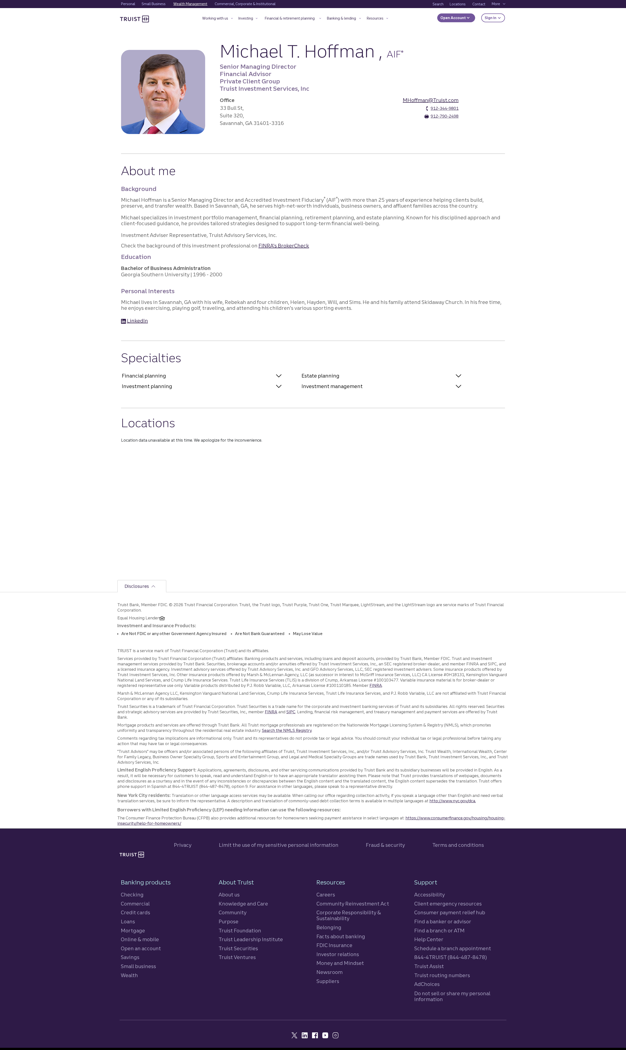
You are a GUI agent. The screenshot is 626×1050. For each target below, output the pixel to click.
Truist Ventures (237, 957)
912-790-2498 (444, 116)
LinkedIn (137, 321)
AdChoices (427, 984)
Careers (325, 895)
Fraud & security (385, 845)
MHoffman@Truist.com (430, 100)
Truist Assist (429, 966)
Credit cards (135, 912)
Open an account (141, 948)
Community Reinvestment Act (352, 904)
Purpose (228, 921)
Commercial (135, 904)
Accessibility (429, 895)
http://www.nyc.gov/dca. (452, 800)
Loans (128, 921)
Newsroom (329, 972)
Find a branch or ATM (439, 930)
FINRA (375, 685)
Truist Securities (238, 948)
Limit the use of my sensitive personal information (278, 845)
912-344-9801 (444, 108)
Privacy (182, 845)
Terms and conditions (458, 845)
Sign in (495, 17)
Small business (138, 966)
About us (229, 895)
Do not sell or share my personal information (452, 996)
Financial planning (144, 376)
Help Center (428, 939)
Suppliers (327, 981)
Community (232, 912)
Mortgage (133, 930)
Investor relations (337, 954)
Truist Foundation (240, 930)
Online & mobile (140, 939)
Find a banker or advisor (442, 921)
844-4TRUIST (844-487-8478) (450, 957)
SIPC (290, 711)
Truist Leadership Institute (251, 939)
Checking (132, 895)
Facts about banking (340, 936)
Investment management (332, 386)
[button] (217, 19)
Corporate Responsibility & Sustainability (348, 915)
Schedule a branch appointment (452, 948)
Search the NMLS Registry (287, 730)
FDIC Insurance (334, 945)
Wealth (129, 975)
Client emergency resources (448, 904)
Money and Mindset (340, 963)
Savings (130, 957)
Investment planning (147, 386)
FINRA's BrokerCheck (283, 246)
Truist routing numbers (442, 975)
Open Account (453, 18)
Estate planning (320, 376)
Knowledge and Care (243, 904)
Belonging (328, 927)
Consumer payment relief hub (449, 912)
